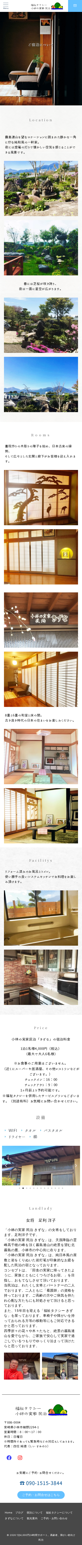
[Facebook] (9, 1458)
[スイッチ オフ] (75, 6)
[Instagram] (20, 1458)
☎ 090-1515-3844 (41, 1483)
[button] (19, 1188)
